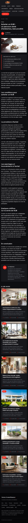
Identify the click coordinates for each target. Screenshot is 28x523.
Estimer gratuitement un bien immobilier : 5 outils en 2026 (11, 442)
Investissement (6, 11)
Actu (8, 6)
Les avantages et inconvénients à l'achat (13, 63)
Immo (13, 6)
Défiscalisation (19, 8)
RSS (16, 507)
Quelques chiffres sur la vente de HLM (12, 65)
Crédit (11, 8)
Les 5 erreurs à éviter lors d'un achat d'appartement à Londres (12, 308)
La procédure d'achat (9, 61)
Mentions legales (9, 507)
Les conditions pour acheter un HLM (12, 59)
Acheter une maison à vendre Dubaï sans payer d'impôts (11, 409)
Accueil (4, 6)
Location (14, 11)
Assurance (5, 8)
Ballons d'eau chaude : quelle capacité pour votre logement (11, 376)
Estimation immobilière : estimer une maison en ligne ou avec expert (13, 475)
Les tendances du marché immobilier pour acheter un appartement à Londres (10, 342)
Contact (5, 13)
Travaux (18, 6)
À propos (21, 11)
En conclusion (7, 67)
